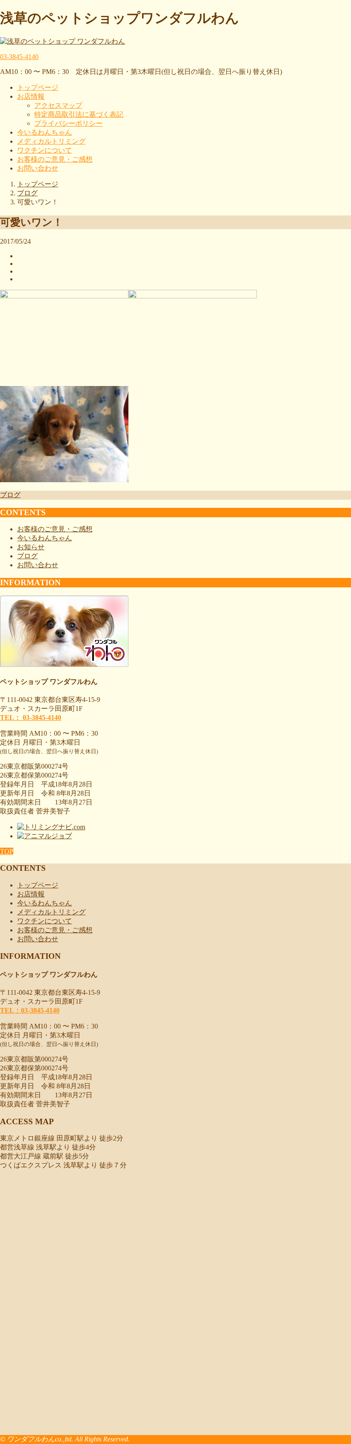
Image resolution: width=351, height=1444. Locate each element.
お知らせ (31, 547)
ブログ (10, 494)
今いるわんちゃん (44, 132)
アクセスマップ (58, 105)
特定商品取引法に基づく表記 (78, 114)
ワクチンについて (44, 150)
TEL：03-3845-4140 (29, 1010)
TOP (6, 851)
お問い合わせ (37, 168)
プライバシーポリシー (68, 123)
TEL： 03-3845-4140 (30, 717)
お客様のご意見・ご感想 (54, 159)
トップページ (37, 87)
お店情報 (31, 96)
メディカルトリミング (51, 141)
